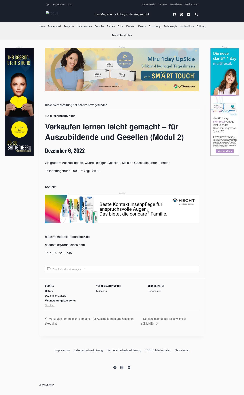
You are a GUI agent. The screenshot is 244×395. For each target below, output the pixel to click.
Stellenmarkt (148, 4)
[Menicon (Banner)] (122, 69)
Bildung (201, 26)
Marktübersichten (122, 35)
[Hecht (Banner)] (122, 209)
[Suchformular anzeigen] (196, 14)
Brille (120, 26)
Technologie (170, 26)
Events (142, 26)
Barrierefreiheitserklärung (124, 350)
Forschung (155, 26)
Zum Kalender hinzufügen (67, 269)
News (42, 26)
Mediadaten (191, 4)
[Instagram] (181, 14)
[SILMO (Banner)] (19, 102)
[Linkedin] (188, 14)
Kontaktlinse (187, 26)
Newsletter (176, 4)
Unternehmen (84, 26)
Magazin (69, 26)
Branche (99, 26)
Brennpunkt (54, 26)
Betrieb (111, 26)
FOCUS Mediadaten (158, 350)
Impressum (62, 350)
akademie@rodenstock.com (65, 244)
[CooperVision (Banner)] (224, 102)
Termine (162, 4)
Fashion (130, 26)
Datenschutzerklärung (88, 350)
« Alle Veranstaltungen (60, 116)
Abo (70, 4)
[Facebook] (174, 14)
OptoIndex (59, 4)
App (48, 4)
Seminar (49, 305)
